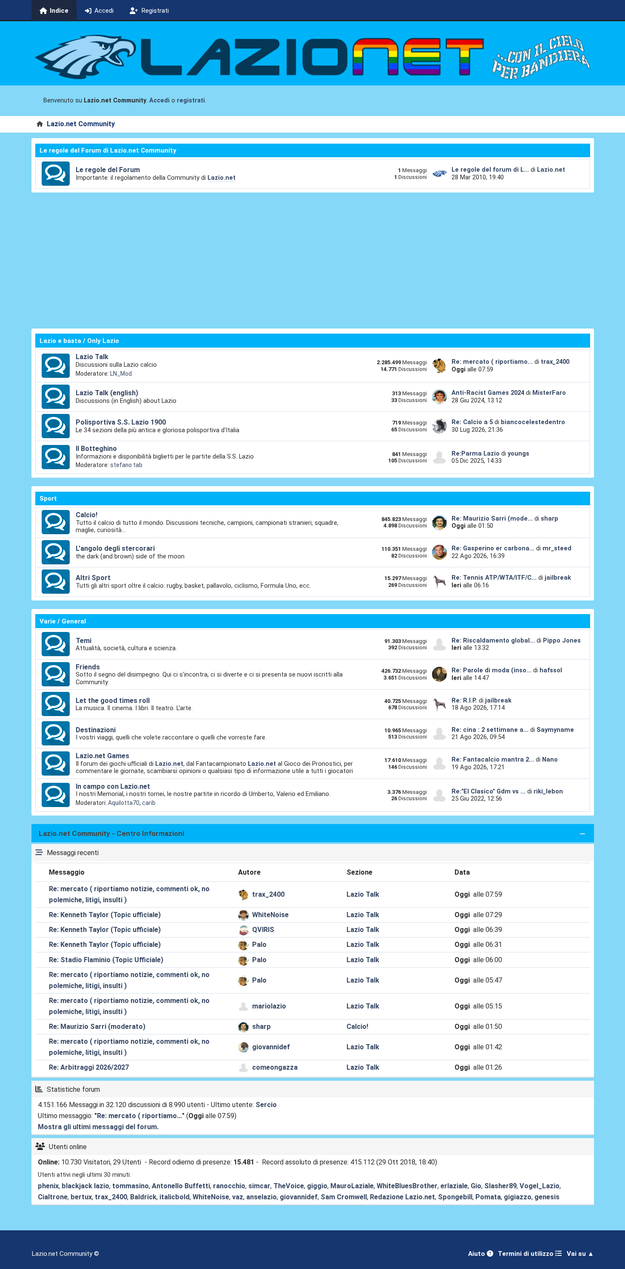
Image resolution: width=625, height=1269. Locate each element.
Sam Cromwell (344, 1197)
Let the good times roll (113, 701)
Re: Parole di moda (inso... (491, 670)
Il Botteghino (96, 449)
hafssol (551, 670)
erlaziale (454, 1186)
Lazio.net (221, 177)
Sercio (266, 1105)
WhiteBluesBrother (407, 1186)
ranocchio (229, 1186)
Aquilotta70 (123, 802)
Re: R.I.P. (465, 700)
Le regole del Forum (108, 170)
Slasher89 (500, 1186)
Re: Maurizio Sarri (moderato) (97, 1027)
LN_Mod (121, 373)
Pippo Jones (562, 640)
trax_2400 (555, 361)
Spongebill (455, 1197)
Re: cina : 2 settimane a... (490, 730)
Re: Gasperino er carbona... (493, 548)
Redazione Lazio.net (402, 1197)
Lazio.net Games (102, 756)
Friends (88, 667)
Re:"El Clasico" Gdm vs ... (489, 791)
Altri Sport (93, 578)
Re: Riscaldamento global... (493, 640)
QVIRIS (263, 930)
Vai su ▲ (580, 1254)
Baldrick (143, 1197)
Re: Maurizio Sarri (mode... (492, 518)
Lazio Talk (92, 357)
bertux (81, 1197)
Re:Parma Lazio (476, 453)
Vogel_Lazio (540, 1186)
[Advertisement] (312, 260)
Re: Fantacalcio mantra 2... (493, 759)
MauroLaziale (352, 1186)
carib (149, 802)
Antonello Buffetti (181, 1186)
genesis (547, 1197)
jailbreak (558, 577)
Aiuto (477, 1254)
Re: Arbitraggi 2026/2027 (89, 1067)
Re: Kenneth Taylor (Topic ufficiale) (105, 915)
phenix (48, 1186)
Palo (259, 944)
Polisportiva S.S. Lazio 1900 (121, 422)
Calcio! (86, 515)
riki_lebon (548, 791)
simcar (259, 1186)
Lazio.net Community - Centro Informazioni (111, 833)
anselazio (261, 1197)
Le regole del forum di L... (490, 169)
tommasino (130, 1186)
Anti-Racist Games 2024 (488, 393)
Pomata (488, 1197)
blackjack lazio (85, 1186)
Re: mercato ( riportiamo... (492, 361)
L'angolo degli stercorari (115, 548)
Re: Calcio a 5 (472, 422)
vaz (237, 1197)
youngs (518, 453)
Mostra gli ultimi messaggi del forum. (98, 1127)
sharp (549, 518)
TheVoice (288, 1186)
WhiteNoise (270, 915)
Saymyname (555, 730)
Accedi (159, 100)
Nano (550, 759)
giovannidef (271, 1047)
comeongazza (275, 1067)
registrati (191, 100)
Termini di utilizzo (526, 1254)
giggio (317, 1186)
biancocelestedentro (533, 422)
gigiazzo (517, 1197)
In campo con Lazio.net (113, 786)
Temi (83, 641)
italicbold (174, 1197)
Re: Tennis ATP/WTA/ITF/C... (494, 577)
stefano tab (126, 465)
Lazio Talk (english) (107, 393)
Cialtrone (53, 1197)
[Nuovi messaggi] (56, 174)
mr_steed (557, 548)
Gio (476, 1186)
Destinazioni (96, 730)
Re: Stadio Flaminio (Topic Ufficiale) (106, 960)
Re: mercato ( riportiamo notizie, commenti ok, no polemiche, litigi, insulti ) (129, 894)
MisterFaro (549, 393)
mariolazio (269, 1006)
